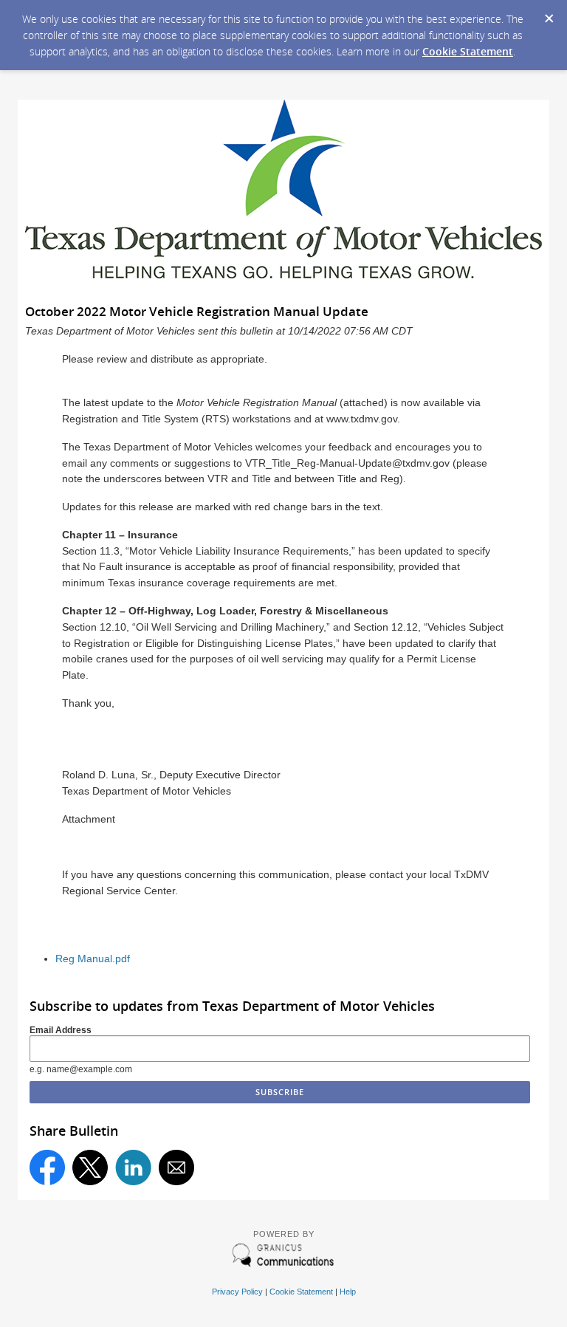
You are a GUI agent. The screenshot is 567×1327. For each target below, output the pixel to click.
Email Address (61, 1030)
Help (348, 1291)
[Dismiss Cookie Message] (548, 14)
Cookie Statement (467, 51)
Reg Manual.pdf (92, 958)
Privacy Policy (237, 1291)
